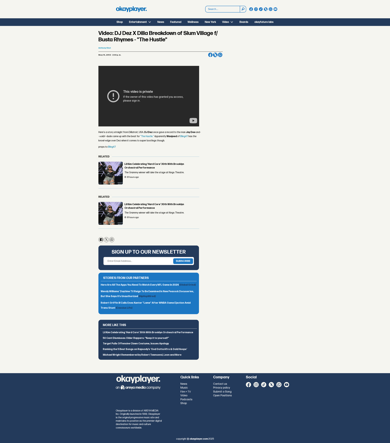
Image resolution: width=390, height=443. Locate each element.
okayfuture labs (263, 22)
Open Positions (222, 395)
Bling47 (184, 136)
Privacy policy (221, 387)
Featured (175, 22)
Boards (243, 22)
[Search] (243, 9)
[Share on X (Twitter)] (215, 55)
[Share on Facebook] (210, 55)
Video (225, 22)
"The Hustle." (147, 136)
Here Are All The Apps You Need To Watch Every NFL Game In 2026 (148, 284)
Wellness (193, 22)
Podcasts (186, 399)
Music (184, 387)
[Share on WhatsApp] (220, 55)
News (160, 22)
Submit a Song (222, 391)
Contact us (220, 384)
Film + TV (185, 391)
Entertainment (138, 22)
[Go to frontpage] (131, 9)
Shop (120, 22)
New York (210, 22)
